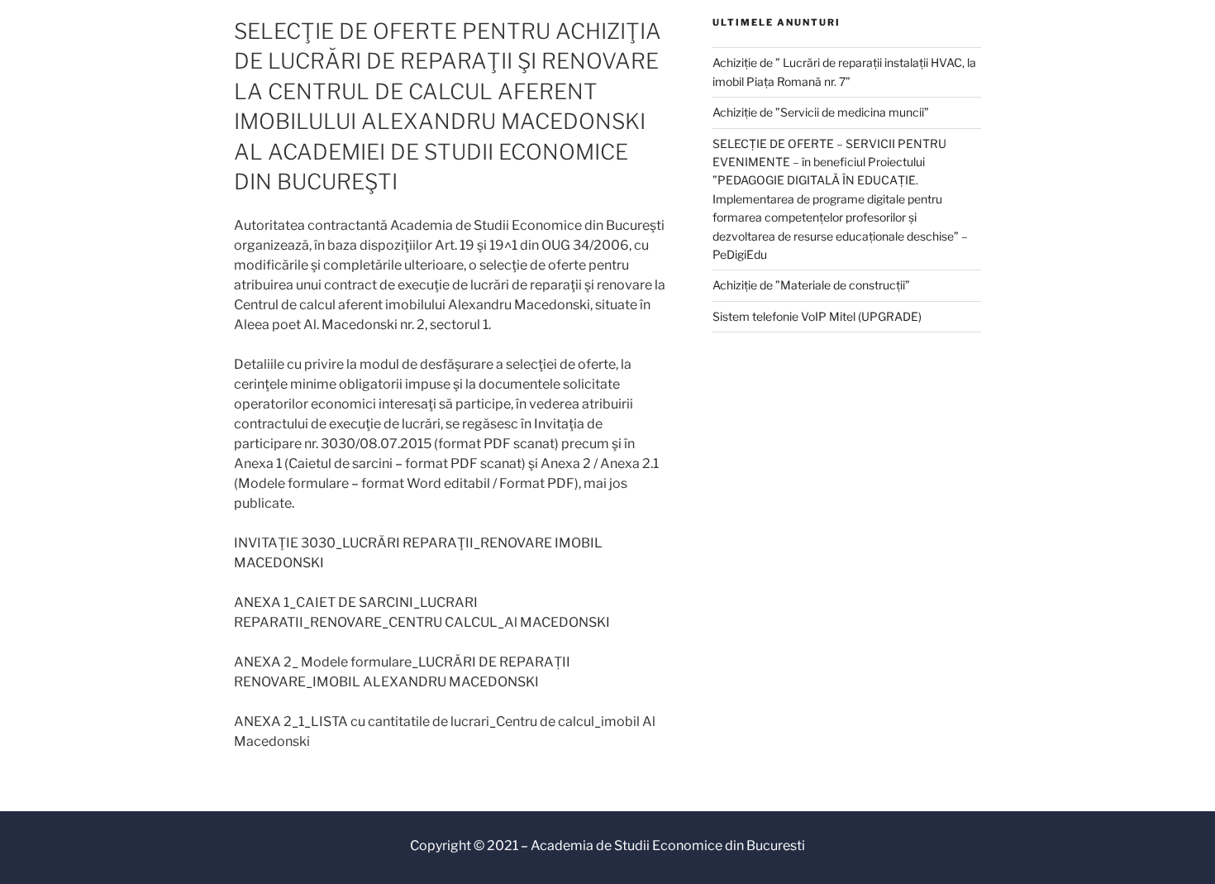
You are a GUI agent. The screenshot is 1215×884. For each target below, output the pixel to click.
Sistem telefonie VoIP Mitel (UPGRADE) (817, 316)
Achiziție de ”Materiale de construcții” (811, 285)
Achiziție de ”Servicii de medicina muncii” (820, 112)
